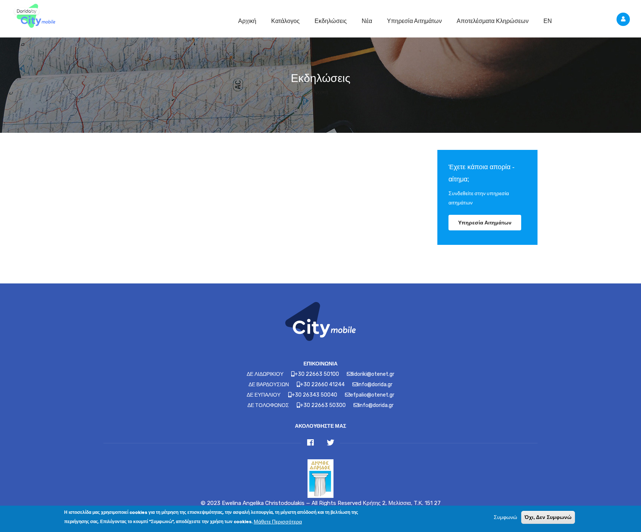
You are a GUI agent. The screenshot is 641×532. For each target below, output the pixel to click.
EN (547, 21)
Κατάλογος (285, 21)
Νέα (367, 21)
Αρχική (247, 21)
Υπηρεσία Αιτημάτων (414, 21)
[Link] (33, 16)
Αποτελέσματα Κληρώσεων (493, 21)
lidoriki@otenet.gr (373, 374)
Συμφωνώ (505, 517)
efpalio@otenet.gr (372, 395)
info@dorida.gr (375, 384)
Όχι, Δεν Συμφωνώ (548, 517)
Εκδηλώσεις (331, 21)
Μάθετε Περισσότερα (278, 521)
